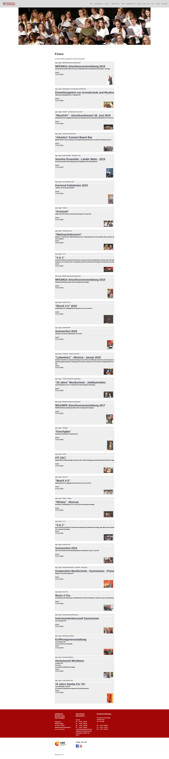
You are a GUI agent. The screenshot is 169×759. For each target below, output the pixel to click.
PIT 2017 (60, 457)
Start (56, 62)
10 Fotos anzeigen (59, 123)
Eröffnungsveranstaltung (70, 639)
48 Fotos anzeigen (59, 390)
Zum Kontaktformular (60, 729)
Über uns (107, 3)
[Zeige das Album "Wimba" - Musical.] (108, 514)
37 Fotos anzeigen (59, 533)
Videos (148, 3)
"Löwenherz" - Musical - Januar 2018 (78, 357)
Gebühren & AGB (115, 3)
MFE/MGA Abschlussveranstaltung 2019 (80, 66)
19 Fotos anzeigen (59, 579)
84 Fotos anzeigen (59, 556)
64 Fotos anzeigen (59, 626)
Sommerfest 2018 (66, 331)
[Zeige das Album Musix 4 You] (108, 607)
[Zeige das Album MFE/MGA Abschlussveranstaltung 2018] (110, 293)
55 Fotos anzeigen (59, 219)
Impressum (139, 3)
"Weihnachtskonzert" (68, 234)
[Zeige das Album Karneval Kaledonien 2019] (110, 199)
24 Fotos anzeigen (59, 242)
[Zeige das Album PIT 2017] (108, 469)
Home (91, 3)
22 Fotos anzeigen (59, 193)
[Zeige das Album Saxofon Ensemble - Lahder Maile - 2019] (109, 173)
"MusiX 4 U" (62, 480)
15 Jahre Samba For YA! (70, 684)
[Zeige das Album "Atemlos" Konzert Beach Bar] (108, 149)
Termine (123, 3)
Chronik (158, 3)
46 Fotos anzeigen (59, 100)
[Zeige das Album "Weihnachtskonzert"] (108, 246)
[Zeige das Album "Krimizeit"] (108, 223)
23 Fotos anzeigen (59, 74)
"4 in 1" (59, 257)
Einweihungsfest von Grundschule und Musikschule (87, 92)
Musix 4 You (62, 595)
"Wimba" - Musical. (67, 502)
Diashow (57, 72)
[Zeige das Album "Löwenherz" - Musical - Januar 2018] (108, 371)
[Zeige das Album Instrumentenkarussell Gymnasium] (108, 630)
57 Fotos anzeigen (59, 647)
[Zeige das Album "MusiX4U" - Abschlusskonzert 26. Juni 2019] (108, 127)
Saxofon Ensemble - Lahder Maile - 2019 (80, 159)
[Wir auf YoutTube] (81, 746)
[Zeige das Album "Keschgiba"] (110, 445)
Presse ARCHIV (164, 3)
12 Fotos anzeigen (59, 167)
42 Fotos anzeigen (59, 339)
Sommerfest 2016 (66, 548)
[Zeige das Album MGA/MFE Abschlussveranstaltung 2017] (109, 419)
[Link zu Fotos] (108, 675)
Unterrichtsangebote (98, 3)
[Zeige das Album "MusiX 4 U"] (108, 492)
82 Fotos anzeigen (59, 367)
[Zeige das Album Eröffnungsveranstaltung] (108, 651)
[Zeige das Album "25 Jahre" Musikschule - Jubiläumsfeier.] (108, 394)
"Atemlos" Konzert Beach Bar (73, 137)
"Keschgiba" (63, 431)
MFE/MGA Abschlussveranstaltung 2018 (80, 279)
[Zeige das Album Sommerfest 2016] (108, 560)
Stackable (61, 754)
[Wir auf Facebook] (77, 746)
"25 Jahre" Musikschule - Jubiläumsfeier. (80, 382)
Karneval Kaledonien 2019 (71, 185)
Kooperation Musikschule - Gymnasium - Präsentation (89, 571)
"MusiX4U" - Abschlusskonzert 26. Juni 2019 (83, 115)
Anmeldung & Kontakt (130, 3)
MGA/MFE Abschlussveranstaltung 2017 (80, 405)
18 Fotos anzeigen (59, 287)
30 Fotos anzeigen (59, 314)
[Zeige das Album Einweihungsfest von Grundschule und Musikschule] (108, 104)
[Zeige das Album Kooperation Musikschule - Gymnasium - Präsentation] (108, 583)
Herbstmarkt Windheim (69, 660)
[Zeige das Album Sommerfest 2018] (110, 345)
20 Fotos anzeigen (59, 266)
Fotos (144, 3)
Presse (152, 3)
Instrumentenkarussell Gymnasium (77, 618)
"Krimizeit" (62, 211)
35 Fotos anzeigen (59, 510)
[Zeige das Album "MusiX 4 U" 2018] (108, 319)
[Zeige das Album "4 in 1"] (108, 269)
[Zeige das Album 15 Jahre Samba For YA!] (110, 698)
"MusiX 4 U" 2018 (66, 305)
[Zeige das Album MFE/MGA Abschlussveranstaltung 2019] (110, 80)
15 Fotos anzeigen (59, 145)
